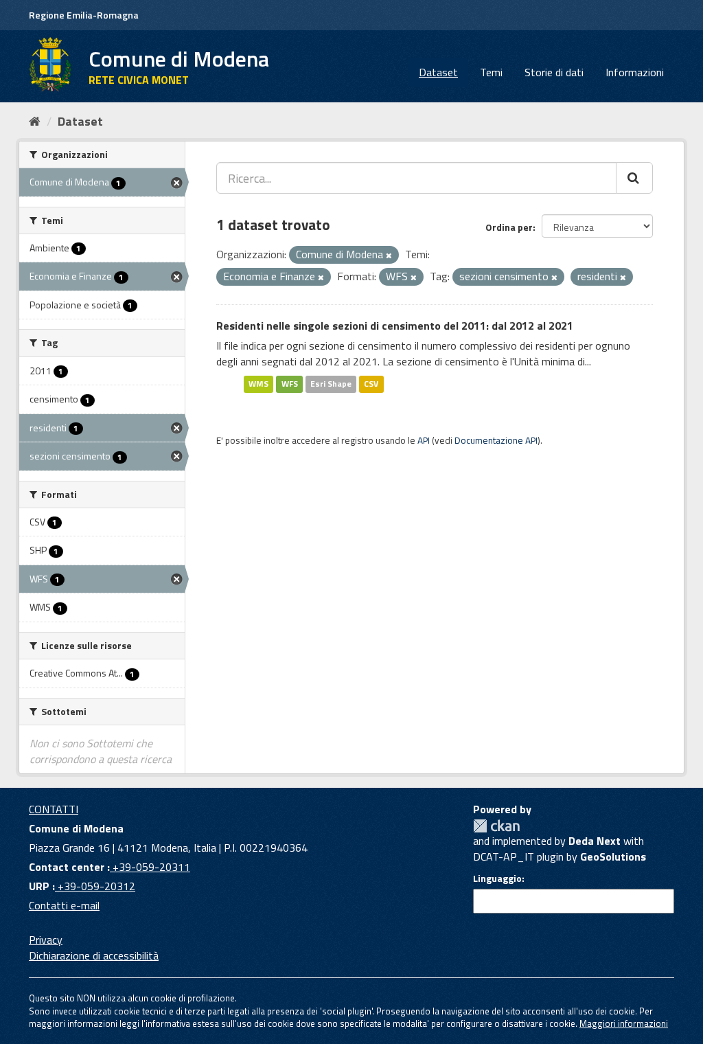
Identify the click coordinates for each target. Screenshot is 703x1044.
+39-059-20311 (150, 867)
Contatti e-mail (64, 905)
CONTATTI (53, 809)
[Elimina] (389, 255)
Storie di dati (554, 72)
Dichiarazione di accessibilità (94, 955)
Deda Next (594, 840)
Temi (491, 72)
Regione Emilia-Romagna (84, 15)
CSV (371, 383)
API (423, 440)
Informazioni (635, 72)
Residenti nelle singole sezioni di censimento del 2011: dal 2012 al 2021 (394, 325)
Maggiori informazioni (623, 1023)
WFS (289, 383)
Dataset (438, 72)
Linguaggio (497, 878)
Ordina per (509, 227)
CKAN (496, 826)
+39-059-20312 (95, 886)
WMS (258, 383)
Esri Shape (331, 383)
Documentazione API (496, 440)
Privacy (45, 939)
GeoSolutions (613, 856)
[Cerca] (634, 178)
